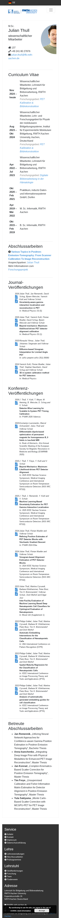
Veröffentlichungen (14, 871)
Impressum (11, 840)
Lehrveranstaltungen (15, 854)
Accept (42, 910)
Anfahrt (9, 834)
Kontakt (10, 837)
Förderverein (12, 879)
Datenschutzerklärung (16, 843)
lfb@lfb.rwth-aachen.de (16, 905)
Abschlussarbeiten (14, 857)
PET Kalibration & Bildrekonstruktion (32, 103)
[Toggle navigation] (51, 10)
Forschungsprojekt (18, 269)
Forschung (11, 874)
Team (9, 876)
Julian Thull (33, 262)
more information (24, 911)
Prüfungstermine (13, 860)
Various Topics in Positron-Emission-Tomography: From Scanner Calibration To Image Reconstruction (29, 255)
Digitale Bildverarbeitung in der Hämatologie (34, 179)
